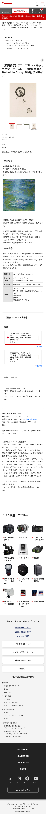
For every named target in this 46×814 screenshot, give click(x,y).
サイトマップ (20, 804)
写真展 (6, 712)
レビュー (7, 689)
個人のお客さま (7, 23)
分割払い (9, 48)
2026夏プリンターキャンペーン (17, 46)
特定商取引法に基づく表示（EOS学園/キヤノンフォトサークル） (17, 732)
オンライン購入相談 (11, 702)
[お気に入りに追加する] (42, 60)
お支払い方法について (23, 632)
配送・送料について (23, 627)
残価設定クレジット (23, 660)
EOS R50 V (19, 40)
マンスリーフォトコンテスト (13, 716)
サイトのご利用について (32, 804)
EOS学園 (7, 699)
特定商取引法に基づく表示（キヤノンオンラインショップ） (15, 727)
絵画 (8, 25)
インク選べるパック (22, 48)
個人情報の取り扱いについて (23, 806)
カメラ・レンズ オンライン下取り (17, 43)
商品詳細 (39, 346)
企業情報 (23, 769)
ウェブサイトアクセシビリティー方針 (23, 809)
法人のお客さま (23, 756)
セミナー (7, 719)
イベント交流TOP (8, 709)
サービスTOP (6, 696)
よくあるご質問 (23, 636)
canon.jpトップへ (23, 790)
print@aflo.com (30, 419)
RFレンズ (34, 46)
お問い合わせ (10, 804)
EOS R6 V (9, 40)
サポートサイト (23, 762)
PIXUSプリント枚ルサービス (13, 705)
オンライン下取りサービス (23, 652)
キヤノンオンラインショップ (25, 23)
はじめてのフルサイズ (11, 686)
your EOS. (7, 692)
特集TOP (5, 683)
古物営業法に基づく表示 (12, 737)
